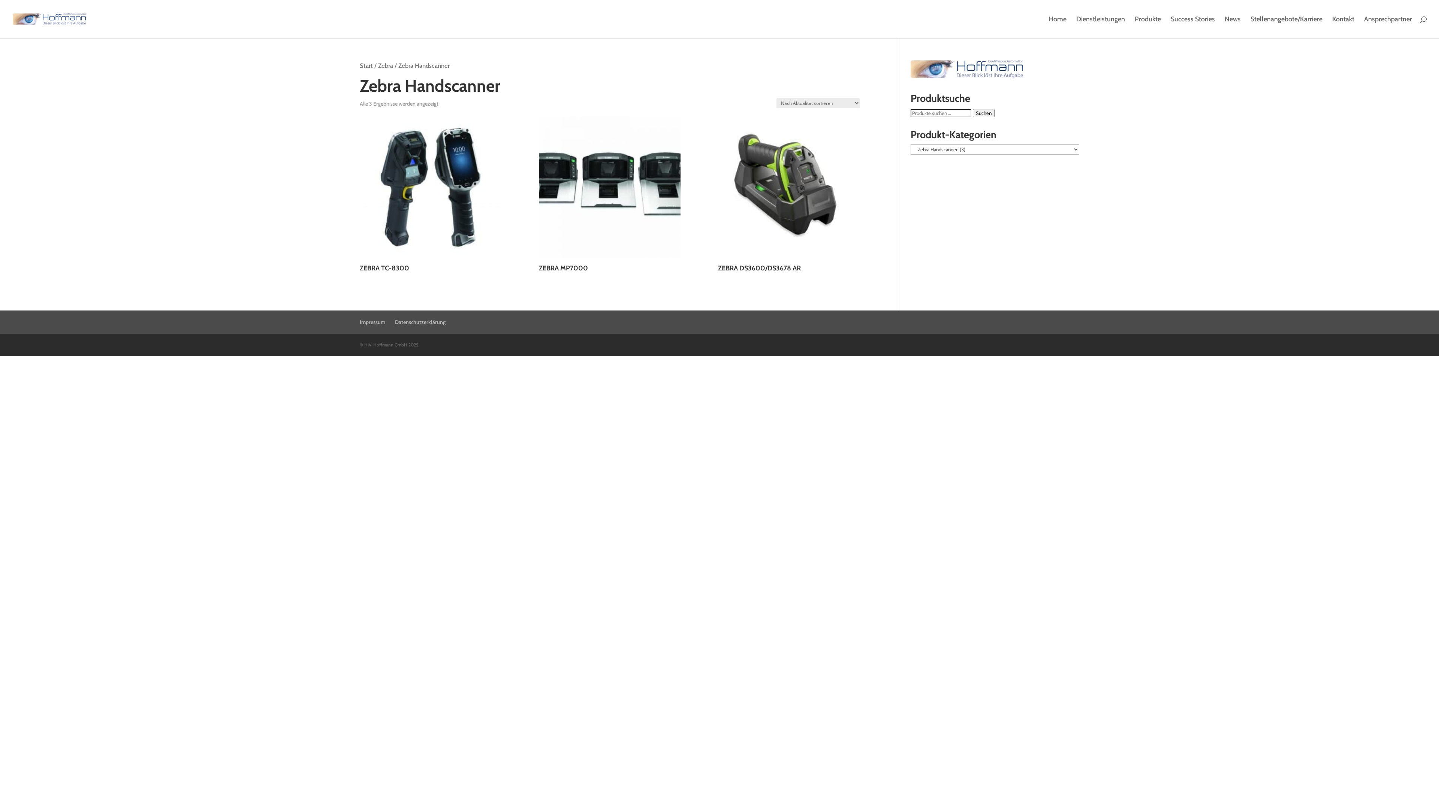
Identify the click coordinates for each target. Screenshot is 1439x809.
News (1233, 19)
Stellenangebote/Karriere (1286, 19)
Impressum (372, 322)
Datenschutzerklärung (420, 322)
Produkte (1148, 19)
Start (366, 65)
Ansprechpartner (1388, 19)
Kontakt (1343, 19)
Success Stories (1193, 19)
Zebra (385, 65)
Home (1058, 19)
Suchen (984, 113)
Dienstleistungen (1100, 19)
